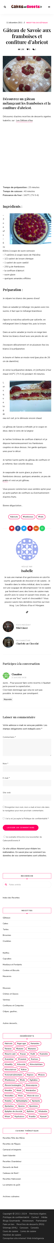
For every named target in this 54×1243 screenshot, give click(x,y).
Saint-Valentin (9, 1155)
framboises (28, 517)
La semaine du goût (11, 1185)
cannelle (44, 1054)
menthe (9, 1090)
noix (21, 1095)
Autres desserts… (10, 1023)
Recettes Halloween (12, 1179)
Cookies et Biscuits (11, 970)
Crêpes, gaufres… (10, 1011)
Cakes (5, 923)
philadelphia (22, 1101)
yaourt (44, 1116)
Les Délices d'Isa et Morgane (30, 605)
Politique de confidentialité (36, 818)
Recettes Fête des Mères (14, 1138)
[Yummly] (36, 528)
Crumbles (7, 941)
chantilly (9, 1064)
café (33, 1054)
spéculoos (20, 1116)
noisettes (10, 1095)
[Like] (12, 528)
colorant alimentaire (14, 1075)
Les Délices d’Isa (24, 120)
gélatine (34, 1080)
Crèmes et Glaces (10, 994)
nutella (8, 1101)
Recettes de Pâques (11, 1144)
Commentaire (9, 737)
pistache (36, 1101)
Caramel (22, 1059)
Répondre (8, 699)
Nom (5, 763)
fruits (41, 517)
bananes (32, 1049)
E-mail (6, 778)
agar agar (22, 1043)
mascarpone (32, 1085)
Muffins (6, 953)
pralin (5, 480)
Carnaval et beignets (12, 1149)
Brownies (7, 935)
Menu (49, 7)
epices (31, 1075)
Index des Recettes (11, 897)
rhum (8, 1116)
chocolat (21, 1064)
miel (19, 1090)
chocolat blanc (37, 1064)
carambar (10, 1059)
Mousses (7, 988)
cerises (35, 1059)
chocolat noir (11, 1069)
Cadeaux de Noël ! (11, 1173)
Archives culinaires (11, 1196)
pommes (34, 1106)
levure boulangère (13, 1085)
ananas (9, 1049)
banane (20, 1049)
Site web (7, 792)
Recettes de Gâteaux (37, 23)
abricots (14, 517)
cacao (23, 1054)
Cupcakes (7, 958)
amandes (35, 1043)
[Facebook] (18, 528)
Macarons (7, 976)
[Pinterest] (30, 528)
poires (22, 1106)
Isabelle (27, 570)
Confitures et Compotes (13, 1005)
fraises (42, 1075)
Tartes (6, 929)
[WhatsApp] (42, 528)
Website (27, 612)
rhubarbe (43, 1111)
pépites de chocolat (14, 1111)
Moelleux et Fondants (12, 964)
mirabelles (31, 1090)
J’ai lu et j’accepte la (27, 818)
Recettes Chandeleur (12, 1161)
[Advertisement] (27, 154)
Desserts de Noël (10, 1167)
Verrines (6, 999)
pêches (31, 1111)
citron (24, 1069)
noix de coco (33, 1095)
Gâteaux (6, 917)
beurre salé (11, 1054)
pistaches (10, 1106)
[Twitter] (24, 528)
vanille (33, 1116)
